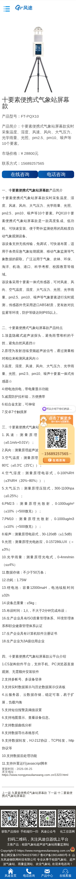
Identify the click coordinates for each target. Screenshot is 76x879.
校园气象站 (29, 844)
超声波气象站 (45, 844)
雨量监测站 (61, 844)
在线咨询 (20, 174)
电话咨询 (56, 174)
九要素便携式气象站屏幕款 (29, 793)
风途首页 (10, 875)
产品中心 (47, 875)
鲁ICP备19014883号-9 (55, 855)
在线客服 (65, 875)
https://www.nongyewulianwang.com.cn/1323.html (35, 774)
